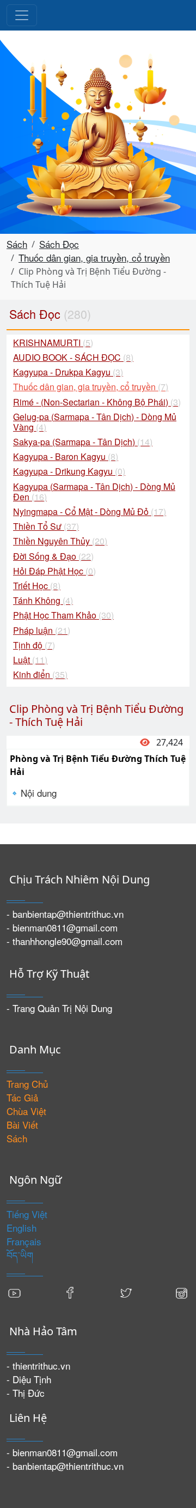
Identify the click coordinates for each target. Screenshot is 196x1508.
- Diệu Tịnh (29, 1379)
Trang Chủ (27, 1084)
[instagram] (181, 1292)
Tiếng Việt (27, 1214)
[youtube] (15, 1292)
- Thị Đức (26, 1393)
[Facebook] (70, 1292)
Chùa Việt (26, 1111)
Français (24, 1241)
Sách (17, 244)
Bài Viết (22, 1124)
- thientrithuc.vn (38, 1365)
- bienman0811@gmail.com (62, 927)
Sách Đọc (59, 244)
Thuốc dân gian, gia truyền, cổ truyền (94, 257)
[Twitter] (126, 1292)
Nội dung (39, 793)
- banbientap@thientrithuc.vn (65, 913)
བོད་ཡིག (20, 1255)
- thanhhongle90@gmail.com (64, 941)
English (21, 1227)
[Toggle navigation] (22, 15)
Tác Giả (22, 1097)
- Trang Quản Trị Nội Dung (59, 1008)
